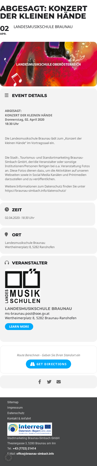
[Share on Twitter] (49, 382)
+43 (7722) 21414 (24, 448)
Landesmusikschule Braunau (38, 308)
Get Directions (51, 364)
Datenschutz (15, 413)
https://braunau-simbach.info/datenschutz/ (35, 190)
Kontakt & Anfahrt (19, 418)
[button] (8, 457)
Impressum (15, 407)
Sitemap (12, 402)
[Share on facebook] (40, 382)
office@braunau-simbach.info (35, 453)
